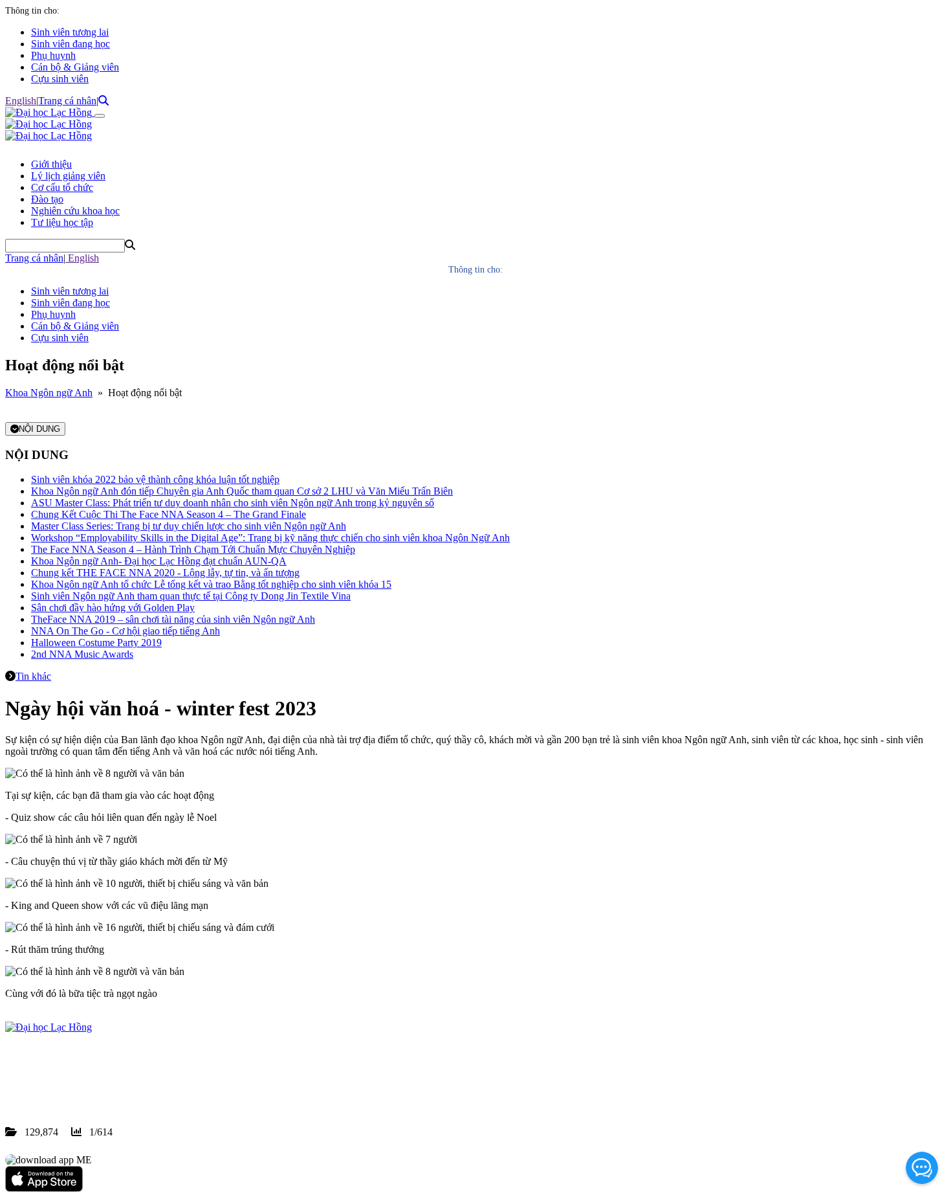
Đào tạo (47, 199)
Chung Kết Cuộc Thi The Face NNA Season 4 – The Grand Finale (168, 514)
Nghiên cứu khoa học (75, 210)
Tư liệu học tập (62, 222)
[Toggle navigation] (99, 116)
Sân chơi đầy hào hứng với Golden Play (113, 607)
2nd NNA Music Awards (82, 654)
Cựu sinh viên (60, 78)
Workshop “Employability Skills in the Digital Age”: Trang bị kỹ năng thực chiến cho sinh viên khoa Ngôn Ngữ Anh (270, 537)
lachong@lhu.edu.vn (103, 1085)
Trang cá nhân (67, 100)
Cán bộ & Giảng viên (75, 67)
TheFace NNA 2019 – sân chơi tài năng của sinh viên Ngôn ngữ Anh (173, 619)
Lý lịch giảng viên (68, 175)
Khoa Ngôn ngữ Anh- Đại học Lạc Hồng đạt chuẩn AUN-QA (159, 560)
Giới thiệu (51, 164)
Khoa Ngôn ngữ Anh (49, 392)
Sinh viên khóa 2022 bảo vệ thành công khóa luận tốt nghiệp (155, 479)
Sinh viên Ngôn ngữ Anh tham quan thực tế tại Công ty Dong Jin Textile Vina (191, 595)
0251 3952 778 (110, 1073)
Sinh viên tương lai (70, 32)
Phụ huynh (53, 55)
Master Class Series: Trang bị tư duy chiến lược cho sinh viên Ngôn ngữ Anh (188, 525)
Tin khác (33, 676)
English (20, 100)
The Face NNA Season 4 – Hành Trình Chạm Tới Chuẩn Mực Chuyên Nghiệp (193, 549)
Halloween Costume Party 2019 (96, 642)
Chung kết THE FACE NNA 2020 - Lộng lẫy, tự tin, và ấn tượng (165, 572)
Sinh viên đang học (70, 43)
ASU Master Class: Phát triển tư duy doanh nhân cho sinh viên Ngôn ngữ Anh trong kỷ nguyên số (232, 502)
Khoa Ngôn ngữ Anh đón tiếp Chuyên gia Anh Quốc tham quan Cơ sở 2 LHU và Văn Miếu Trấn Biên (242, 491)
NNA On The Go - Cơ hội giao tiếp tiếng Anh (125, 630)
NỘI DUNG (39, 429)
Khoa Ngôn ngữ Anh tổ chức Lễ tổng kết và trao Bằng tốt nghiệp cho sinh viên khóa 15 (211, 584)
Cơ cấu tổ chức (62, 187)
